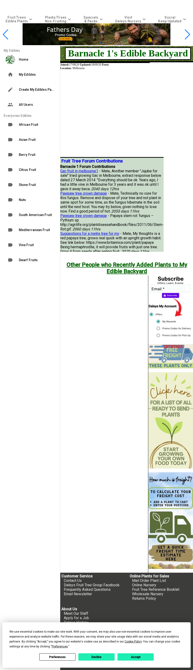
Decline (96, 657)
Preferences (57, 657)
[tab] (19, 19)
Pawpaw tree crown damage (83, 193)
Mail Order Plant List (149, 580)
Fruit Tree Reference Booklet (155, 589)
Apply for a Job (76, 618)
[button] (92, 42)
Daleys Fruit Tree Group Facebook (92, 585)
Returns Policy (144, 598)
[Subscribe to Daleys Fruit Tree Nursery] (170, 307)
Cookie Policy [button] (133, 641)
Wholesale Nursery (147, 594)
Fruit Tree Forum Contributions (92, 161)
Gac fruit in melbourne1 (79, 171)
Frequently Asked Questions (87, 589)
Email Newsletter (78, 594)
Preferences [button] (60, 646)
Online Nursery (144, 585)
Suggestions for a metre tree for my (89, 233)
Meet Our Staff (76, 613)
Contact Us (73, 580)
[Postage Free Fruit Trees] (170, 356)
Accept (136, 657)
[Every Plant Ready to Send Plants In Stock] (170, 420)
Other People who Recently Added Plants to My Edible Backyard (127, 268)
